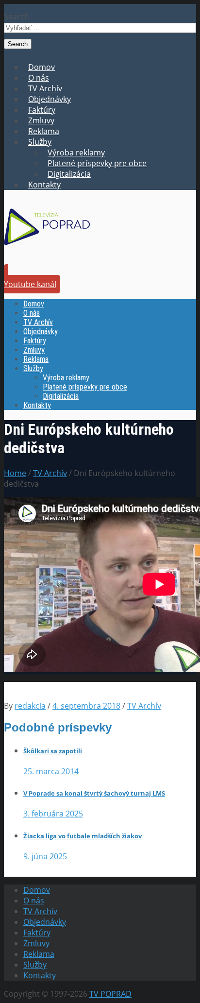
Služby (39, 141)
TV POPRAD (110, 993)
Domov (41, 67)
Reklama (43, 131)
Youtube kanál (30, 284)
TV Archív (45, 88)
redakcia (30, 705)
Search (16, 16)
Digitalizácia (69, 174)
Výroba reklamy (76, 152)
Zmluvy (41, 120)
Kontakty (44, 184)
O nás (38, 77)
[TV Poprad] (47, 248)
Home (15, 473)
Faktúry (41, 109)
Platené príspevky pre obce (97, 163)
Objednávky (49, 99)
